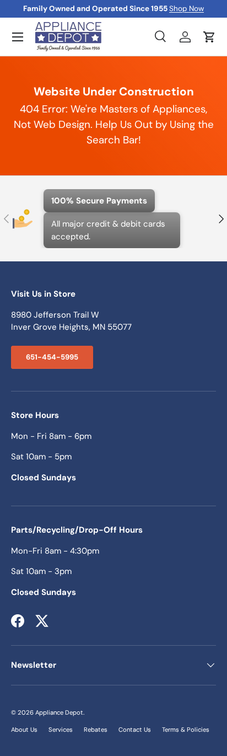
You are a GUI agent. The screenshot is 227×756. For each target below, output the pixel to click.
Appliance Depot (59, 712)
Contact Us (134, 729)
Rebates (95, 729)
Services (60, 729)
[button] (209, 37)
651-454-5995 (52, 357)
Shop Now (186, 8)
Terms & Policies (185, 729)
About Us (24, 729)
